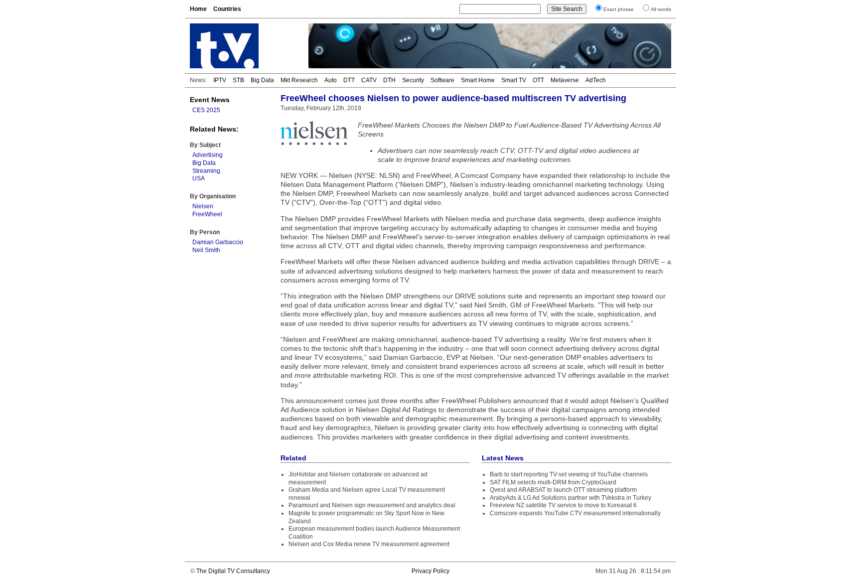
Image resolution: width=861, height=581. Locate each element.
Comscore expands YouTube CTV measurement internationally (575, 513)
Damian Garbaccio (217, 242)
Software (442, 80)
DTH (389, 80)
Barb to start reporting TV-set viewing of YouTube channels (569, 474)
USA (198, 178)
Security (413, 80)
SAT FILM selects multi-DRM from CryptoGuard (553, 482)
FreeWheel (207, 214)
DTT (349, 80)
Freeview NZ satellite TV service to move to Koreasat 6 (563, 505)
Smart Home (478, 80)
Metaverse (565, 80)
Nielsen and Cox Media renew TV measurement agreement (368, 544)
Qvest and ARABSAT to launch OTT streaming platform (563, 489)
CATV (369, 80)
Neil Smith (206, 250)
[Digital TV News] (243, 45)
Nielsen (202, 206)
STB (238, 80)
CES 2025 (206, 110)
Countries (227, 8)
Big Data (262, 80)
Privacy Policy (430, 571)
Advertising (207, 154)
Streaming (206, 170)
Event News (210, 100)
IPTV (219, 80)
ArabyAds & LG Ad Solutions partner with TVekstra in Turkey (570, 497)
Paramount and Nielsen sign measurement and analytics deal (371, 505)
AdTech (595, 80)
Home (198, 8)
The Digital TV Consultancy (233, 571)
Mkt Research (299, 80)
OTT (538, 80)
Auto (330, 80)
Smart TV (513, 80)
